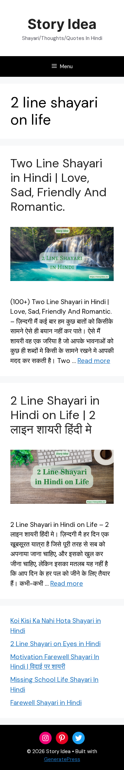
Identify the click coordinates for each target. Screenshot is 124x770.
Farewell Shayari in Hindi (46, 702)
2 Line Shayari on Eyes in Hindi (55, 643)
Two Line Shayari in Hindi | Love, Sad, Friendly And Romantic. (58, 185)
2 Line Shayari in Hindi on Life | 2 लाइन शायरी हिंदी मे (55, 415)
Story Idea (62, 23)
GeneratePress (62, 759)
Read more (94, 360)
